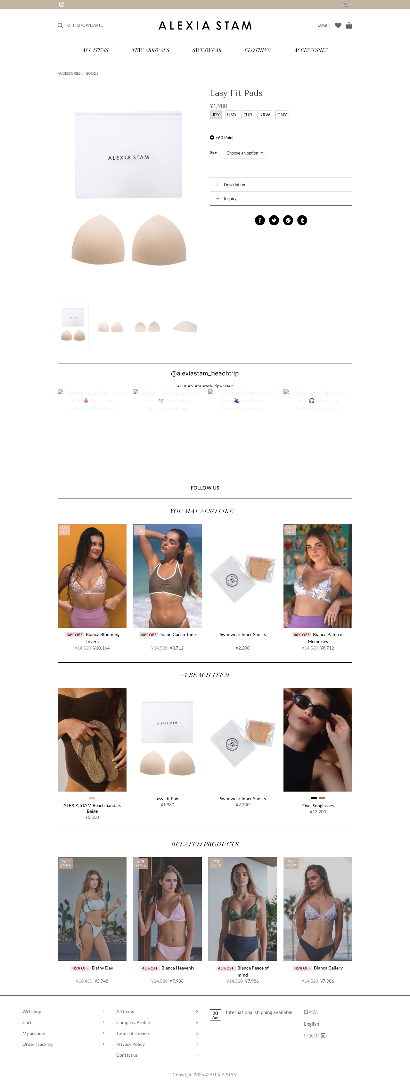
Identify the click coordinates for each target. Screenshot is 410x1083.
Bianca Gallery (328, 967)
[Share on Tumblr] (302, 220)
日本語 (311, 1012)
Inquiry (230, 198)
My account (34, 1033)
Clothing (258, 50)
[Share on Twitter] (274, 220)
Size (213, 152)
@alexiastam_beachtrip (205, 373)
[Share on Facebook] (260, 220)
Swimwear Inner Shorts (243, 634)
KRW (264, 114)
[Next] (189, 191)
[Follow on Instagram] (61, 4)
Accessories (311, 50)
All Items (95, 50)
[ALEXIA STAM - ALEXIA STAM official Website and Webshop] (205, 25)
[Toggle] (218, 185)
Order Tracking (37, 1044)
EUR (247, 114)
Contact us (127, 1055)
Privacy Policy (130, 1044)
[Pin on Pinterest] (288, 220)
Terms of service (132, 1033)
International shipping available (259, 1012)
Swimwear (207, 50)
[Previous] (68, 191)
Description (234, 184)
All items (125, 1011)
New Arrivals (150, 50)
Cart (26, 1022)
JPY (216, 114)
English (311, 1024)
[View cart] (349, 25)
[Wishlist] (338, 25)
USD (231, 114)
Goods (92, 73)
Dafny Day (102, 967)
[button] (60, 25)
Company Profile (133, 1022)
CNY (282, 114)
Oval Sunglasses (318, 805)
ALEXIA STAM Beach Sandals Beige (92, 808)
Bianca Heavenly (177, 967)
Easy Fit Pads (167, 798)
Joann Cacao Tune (178, 634)
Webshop (31, 1011)
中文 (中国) (315, 1035)
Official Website (85, 25)
